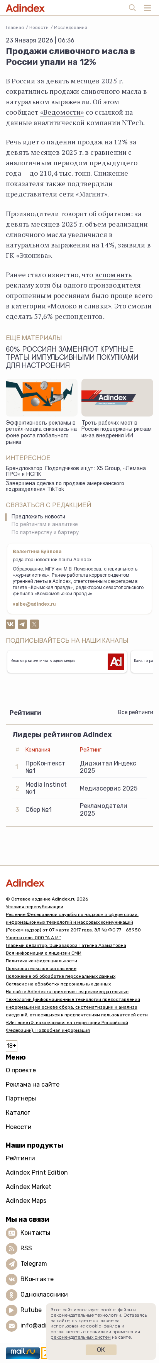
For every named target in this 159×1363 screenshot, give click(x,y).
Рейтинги (20, 1158)
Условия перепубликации (34, 906)
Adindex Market (28, 1186)
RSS (26, 1248)
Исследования (70, 27)
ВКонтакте (37, 1279)
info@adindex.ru (44, 1325)
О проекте (21, 1070)
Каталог (18, 1112)
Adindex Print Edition (37, 1172)
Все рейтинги (135, 712)
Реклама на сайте (32, 1084)
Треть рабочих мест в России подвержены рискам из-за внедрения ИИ (116, 430)
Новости (39, 27)
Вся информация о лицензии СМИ (43, 953)
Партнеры (21, 1098)
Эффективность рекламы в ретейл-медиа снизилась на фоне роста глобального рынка (41, 433)
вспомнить (113, 274)
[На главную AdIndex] (79, 883)
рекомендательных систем (81, 1337)
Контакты (35, 1232)
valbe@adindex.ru (34, 604)
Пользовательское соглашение (41, 968)
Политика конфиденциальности (41, 960)
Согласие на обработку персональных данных (58, 984)
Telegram (33, 1263)
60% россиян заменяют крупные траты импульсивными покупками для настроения (72, 358)
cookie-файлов (103, 1326)
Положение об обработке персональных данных (60, 976)
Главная (15, 27)
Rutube (31, 1310)
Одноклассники (44, 1294)
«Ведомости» (62, 112)
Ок (101, 1349)
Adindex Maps (26, 1200)
